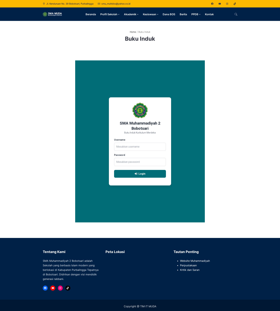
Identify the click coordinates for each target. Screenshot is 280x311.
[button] (236, 14)
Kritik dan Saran (189, 269)
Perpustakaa (187, 265)
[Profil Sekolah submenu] (119, 14)
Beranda (91, 14)
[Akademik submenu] (138, 14)
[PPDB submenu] (200, 14)
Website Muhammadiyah (195, 260)
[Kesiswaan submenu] (157, 14)
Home (133, 31)
